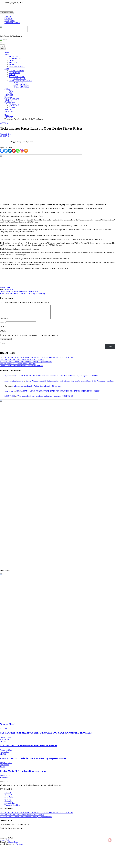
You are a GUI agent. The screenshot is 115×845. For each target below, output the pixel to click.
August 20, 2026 (6, 775)
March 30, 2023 (5, 134)
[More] (26, 151)
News (6, 54)
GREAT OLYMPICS (21, 87)
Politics (7, 89)
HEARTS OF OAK (20, 83)
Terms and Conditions (12, 23)
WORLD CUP (14, 73)
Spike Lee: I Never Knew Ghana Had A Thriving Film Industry (22, 293)
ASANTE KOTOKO (21, 85)
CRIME (12, 60)
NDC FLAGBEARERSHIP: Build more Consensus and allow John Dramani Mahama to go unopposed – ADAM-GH (56, 376)
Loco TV (7, 799)
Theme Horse (13, 842)
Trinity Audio (21, 142)
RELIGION (13, 63)
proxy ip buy (9, 391)
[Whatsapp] (18, 151)
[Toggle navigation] (1, 42)
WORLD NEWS (15, 58)
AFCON (12, 75)
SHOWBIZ (8, 95)
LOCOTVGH (5, 136)
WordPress (19, 844)
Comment (4, 319)
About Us (7, 17)
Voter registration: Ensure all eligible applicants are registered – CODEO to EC (45, 396)
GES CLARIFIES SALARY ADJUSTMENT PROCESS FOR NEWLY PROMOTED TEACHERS (36, 358)
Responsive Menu (7, 13)
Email (3, 327)
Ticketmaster (8, 289)
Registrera (8, 376)
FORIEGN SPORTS (16, 71)
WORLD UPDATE (11, 99)
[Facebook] (2, 151)
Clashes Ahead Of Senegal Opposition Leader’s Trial (19, 291)
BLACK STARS (19, 79)
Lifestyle (12, 107)
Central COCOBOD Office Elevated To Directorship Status (21, 366)
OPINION (8, 101)
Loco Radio (8, 797)
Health (11, 65)
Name (3, 323)
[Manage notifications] (110, 840)
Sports (6, 69)
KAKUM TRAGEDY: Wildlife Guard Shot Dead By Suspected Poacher (26, 362)
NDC (11, 91)
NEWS (2, 767)
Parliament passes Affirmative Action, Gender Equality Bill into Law (36, 386)
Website (3, 331)
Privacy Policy (9, 21)
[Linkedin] (10, 151)
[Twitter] (6, 151)
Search (2, 44)
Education (8, 97)
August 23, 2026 (6, 737)
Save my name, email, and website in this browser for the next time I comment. (31, 335)
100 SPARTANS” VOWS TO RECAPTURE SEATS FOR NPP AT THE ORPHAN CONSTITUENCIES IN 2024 (58, 391)
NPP (10, 93)
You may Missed (7, 724)
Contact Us (8, 19)
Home (6, 52)
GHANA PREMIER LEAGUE (20, 81)
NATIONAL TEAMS (17, 77)
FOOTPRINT (9, 103)
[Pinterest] (14, 151)
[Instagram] (22, 151)
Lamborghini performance (13, 381)
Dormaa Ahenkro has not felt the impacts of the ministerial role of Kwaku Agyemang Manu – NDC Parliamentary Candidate (70, 381)
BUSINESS (13, 56)
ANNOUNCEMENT (17, 67)
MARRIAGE (14, 105)
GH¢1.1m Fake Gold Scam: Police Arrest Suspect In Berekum (22, 360)
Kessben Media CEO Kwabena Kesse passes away (18, 364)
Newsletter (8, 801)
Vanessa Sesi (4, 739)
